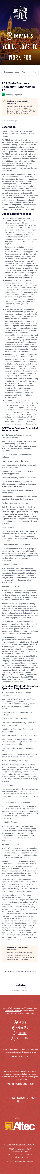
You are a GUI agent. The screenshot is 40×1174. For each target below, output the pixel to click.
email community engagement (20, 1084)
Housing (20, 1033)
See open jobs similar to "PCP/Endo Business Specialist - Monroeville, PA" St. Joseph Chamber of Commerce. (21, 111)
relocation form (20, 1057)
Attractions (20, 1038)
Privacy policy (15, 990)
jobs (17, 72)
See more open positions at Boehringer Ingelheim (20, 971)
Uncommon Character (13, 1011)
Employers (20, 1027)
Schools (20, 1022)
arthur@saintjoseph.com (20, 1157)
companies (8, 72)
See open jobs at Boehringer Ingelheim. (20, 106)
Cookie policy (25, 990)
